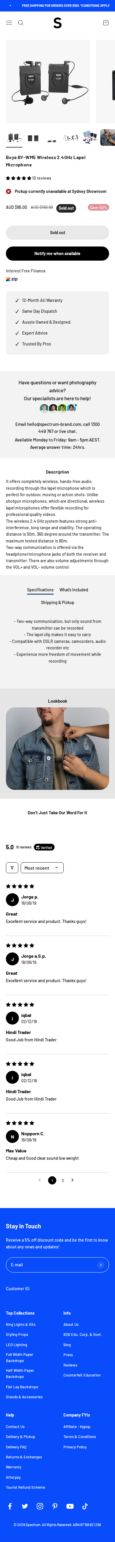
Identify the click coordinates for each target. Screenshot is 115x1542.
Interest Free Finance (26, 270)
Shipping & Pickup (57, 602)
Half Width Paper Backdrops (20, 1373)
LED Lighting (16, 1344)
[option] (57, 748)
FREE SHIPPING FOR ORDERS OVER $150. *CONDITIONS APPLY (62, 5)
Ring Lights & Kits (20, 1324)
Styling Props (17, 1334)
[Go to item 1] (14, 138)
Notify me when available (57, 253)
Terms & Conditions (79, 1436)
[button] (19, 178)
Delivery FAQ (16, 1447)
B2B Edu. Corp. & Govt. (82, 1334)
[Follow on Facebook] (10, 1506)
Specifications (40, 589)
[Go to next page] (74, 1180)
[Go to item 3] (52, 141)
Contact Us (15, 1426)
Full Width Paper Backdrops (19, 1357)
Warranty (13, 1467)
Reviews (70, 1365)
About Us (70, 1324)
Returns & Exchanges (24, 1457)
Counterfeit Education (82, 1375)
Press (68, 1354)
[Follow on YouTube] (70, 1506)
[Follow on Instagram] (40, 1506)
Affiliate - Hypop (76, 1426)
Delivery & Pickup (20, 1436)
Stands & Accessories (24, 1396)
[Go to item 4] (71, 138)
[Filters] (12, 867)
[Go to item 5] (89, 138)
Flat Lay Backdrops (22, 1386)
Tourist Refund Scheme (25, 1487)
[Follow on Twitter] (25, 1506)
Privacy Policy (75, 1447)
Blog (67, 1344)
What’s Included (74, 589)
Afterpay (13, 1477)
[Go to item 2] (33, 138)
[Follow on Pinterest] (55, 1506)
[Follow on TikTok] (85, 1506)
